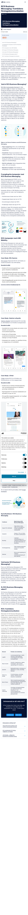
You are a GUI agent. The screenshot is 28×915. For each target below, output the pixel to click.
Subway (9, 209)
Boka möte (18, 714)
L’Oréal (2, 378)
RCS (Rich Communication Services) (10, 87)
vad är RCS (14, 77)
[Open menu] (25, 2)
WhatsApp (20, 97)
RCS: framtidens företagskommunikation (10, 56)
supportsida (23, 604)
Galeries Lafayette (5, 321)
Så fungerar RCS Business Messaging (10, 50)
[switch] (25, 459)
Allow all (14, 476)
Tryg (19, 210)
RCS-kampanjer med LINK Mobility (9, 47)
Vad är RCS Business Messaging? (9, 42)
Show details (21, 472)
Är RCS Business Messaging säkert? (10, 54)
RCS (20, 64)
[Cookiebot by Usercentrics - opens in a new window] (21, 433)
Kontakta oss (10, 714)
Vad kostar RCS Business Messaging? (10, 52)
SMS (8, 88)
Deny (14, 480)
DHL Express (4, 260)
